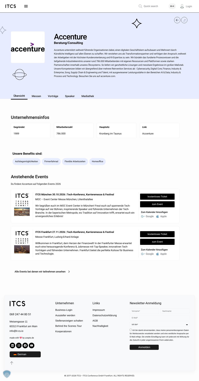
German (21, 354)
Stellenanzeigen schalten (69, 320)
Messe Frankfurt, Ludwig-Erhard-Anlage (57, 236)
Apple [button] (163, 216)
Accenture (147, 133)
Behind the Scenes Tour (68, 326)
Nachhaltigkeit (100, 326)
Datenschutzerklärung (105, 315)
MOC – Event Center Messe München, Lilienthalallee (64, 199)
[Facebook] (25, 345)
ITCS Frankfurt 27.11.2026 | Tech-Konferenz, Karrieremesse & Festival (74, 232)
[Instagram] (19, 345)
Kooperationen (63, 331)
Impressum (99, 310)
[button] (184, 20)
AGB (95, 320)
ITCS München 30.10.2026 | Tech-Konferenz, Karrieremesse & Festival (74, 194)
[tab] (19, 95)
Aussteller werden (65, 315)
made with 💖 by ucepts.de (22, 338)
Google (150, 216)
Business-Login (63, 310)
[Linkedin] (12, 345)
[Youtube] (31, 345)
